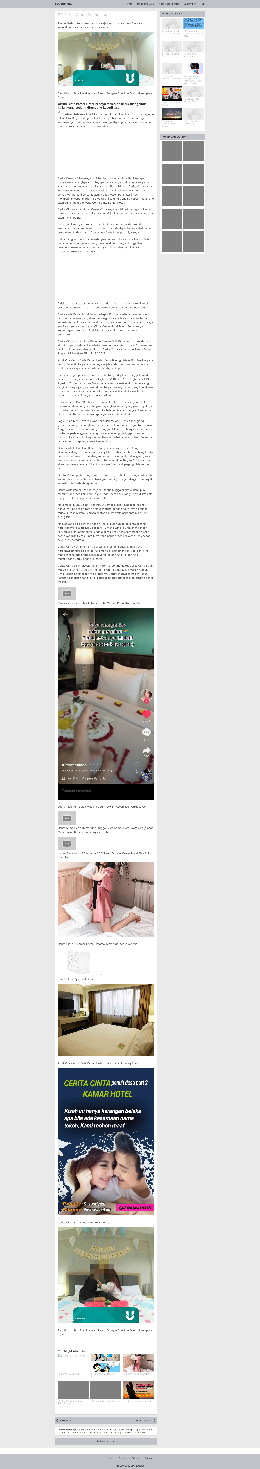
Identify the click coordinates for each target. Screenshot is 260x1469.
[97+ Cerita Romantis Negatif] (138, 1390)
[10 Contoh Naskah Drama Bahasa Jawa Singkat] (172, 196)
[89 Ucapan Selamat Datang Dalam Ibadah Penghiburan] (193, 219)
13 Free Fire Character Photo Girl (171, 77)
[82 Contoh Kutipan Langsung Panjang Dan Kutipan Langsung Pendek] (172, 241)
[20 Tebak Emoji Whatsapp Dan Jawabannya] (193, 151)
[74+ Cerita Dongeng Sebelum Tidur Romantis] (73, 1390)
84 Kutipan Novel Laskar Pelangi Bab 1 (171, 33)
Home (128, 3)
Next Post (65, 1420)
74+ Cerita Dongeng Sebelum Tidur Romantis (72, 1402)
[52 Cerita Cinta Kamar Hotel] (138, 1363)
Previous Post (144, 1420)
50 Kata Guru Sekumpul (190, 55)
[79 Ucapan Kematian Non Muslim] (172, 114)
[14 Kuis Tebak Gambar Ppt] (193, 114)
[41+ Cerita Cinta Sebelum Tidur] (106, 1390)
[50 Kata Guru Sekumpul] (193, 46)
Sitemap (149, 1458)
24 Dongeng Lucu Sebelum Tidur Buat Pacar (193, 33)
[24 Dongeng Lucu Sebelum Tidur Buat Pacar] (193, 23)
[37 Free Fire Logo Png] (172, 46)
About (110, 1458)
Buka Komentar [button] (106, 1441)
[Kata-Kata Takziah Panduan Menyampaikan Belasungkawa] (172, 93)
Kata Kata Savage (169, 3)
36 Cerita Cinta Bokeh (68, 1374)
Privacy (135, 1458)
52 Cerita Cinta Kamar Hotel (83, 14)
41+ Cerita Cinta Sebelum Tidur (105, 1401)
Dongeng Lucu (145, 3)
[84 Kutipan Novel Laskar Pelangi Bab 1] (172, 23)
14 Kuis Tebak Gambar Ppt (190, 122)
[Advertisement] (106, 152)
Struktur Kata (63, 3)
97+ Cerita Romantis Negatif (137, 1401)
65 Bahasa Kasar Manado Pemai (191, 100)
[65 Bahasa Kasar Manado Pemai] (193, 91)
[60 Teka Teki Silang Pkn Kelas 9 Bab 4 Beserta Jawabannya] (172, 174)
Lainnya (188, 3)
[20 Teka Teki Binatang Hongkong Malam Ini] (193, 174)
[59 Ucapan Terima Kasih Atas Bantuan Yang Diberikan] (172, 219)
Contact (123, 1458)
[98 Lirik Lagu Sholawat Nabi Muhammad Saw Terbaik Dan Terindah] (193, 241)
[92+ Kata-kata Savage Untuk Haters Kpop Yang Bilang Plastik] (193, 68)
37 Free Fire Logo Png (170, 55)
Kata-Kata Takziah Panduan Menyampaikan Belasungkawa (171, 106)
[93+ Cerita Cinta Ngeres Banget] (106, 1363)
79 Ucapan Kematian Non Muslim (168, 123)
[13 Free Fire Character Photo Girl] (172, 68)
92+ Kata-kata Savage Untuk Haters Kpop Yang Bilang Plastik (192, 80)
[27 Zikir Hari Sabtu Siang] (193, 196)
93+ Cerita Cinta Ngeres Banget (102, 1375)
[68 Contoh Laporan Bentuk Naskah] (172, 151)
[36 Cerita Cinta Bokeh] (73, 1363)
